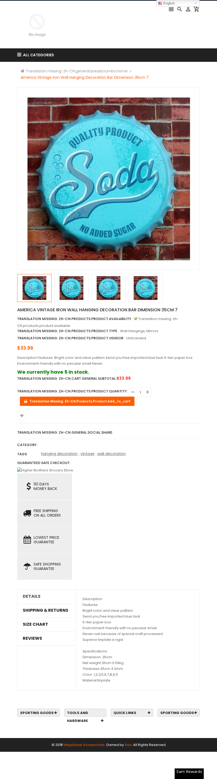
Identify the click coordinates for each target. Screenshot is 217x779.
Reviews (32, 638)
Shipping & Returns (45, 610)
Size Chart (35, 624)
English (168, 3)
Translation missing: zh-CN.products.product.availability (74, 318)
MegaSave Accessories (84, 744)
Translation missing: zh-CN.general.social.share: (65, 432)
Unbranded (136, 338)
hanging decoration (59, 453)
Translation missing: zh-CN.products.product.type (67, 330)
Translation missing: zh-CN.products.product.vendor (70, 338)
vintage (87, 453)
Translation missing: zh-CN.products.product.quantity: (72, 391)
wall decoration (111, 453)
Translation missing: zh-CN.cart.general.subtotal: (66, 378)
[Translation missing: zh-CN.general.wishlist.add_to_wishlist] (21, 415)
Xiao (128, 744)
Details (31, 596)
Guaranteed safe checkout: (43, 462)
